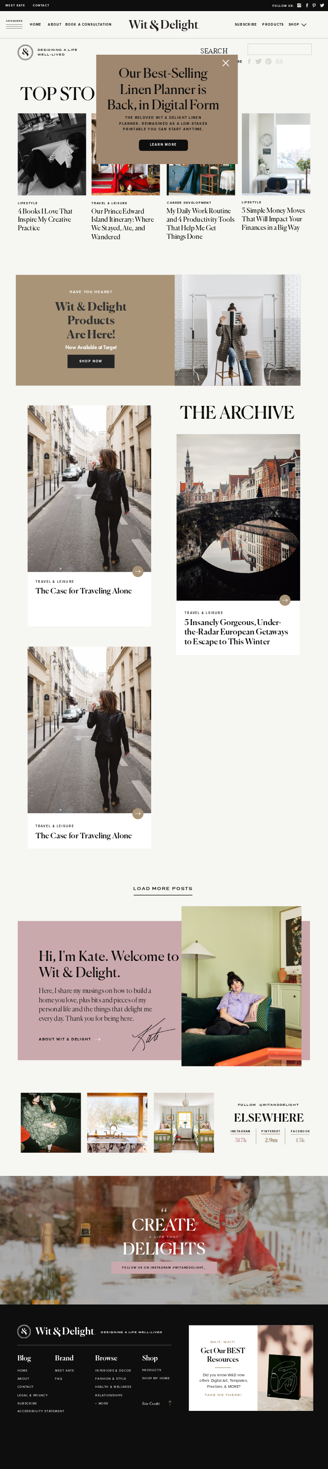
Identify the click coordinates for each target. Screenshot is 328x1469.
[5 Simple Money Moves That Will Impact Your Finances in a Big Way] (276, 154)
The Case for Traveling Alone (83, 591)
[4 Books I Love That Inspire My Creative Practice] (52, 154)
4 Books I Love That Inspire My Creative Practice (45, 220)
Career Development (189, 202)
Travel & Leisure (109, 203)
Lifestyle (28, 203)
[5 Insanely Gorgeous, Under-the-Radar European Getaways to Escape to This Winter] (238, 517)
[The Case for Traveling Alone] (89, 488)
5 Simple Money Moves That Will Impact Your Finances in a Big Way (273, 219)
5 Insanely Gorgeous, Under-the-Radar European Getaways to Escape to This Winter (236, 632)
